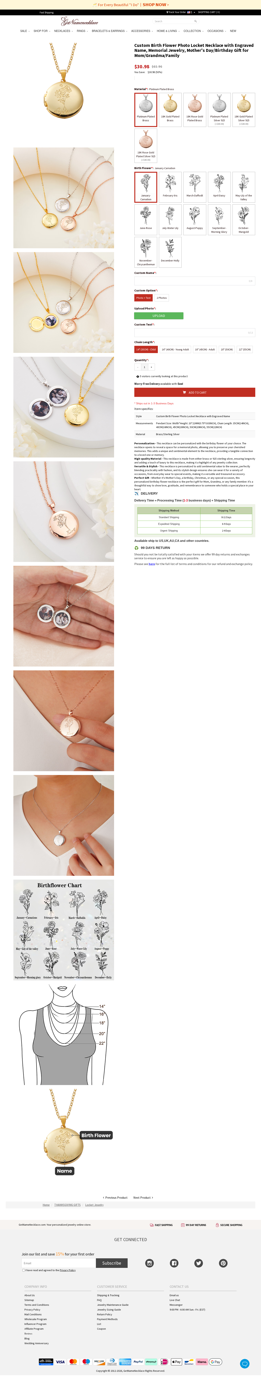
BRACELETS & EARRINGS (109, 31)
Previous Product (116, 1197)
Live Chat (175, 1300)
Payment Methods (107, 1319)
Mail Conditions (33, 1314)
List (99, 1324)
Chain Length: (144, 342)
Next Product (142, 1197)
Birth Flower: (144, 168)
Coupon (101, 1328)
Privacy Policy (68, 1270)
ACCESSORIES (141, 31)
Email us (174, 1295)
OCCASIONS (216, 31)
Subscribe (111, 1263)
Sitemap (29, 1300)
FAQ (99, 1300)
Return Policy (104, 1314)
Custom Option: (146, 290)
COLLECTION (193, 31)
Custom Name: (145, 273)
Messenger (176, 1305)
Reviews (28, 1333)
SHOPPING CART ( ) (209, 12)
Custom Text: (144, 324)
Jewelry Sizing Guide (109, 1309)
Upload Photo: (145, 308)
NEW (233, 31)
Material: (141, 89)
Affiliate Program (34, 1328)
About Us (29, 1295)
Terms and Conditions (36, 1305)
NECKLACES (63, 31)
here (152, 564)
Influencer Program (35, 1324)
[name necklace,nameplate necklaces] (79, 20)
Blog (27, 1338)
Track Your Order (177, 12)
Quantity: (141, 360)
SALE (24, 31)
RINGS (82, 31)
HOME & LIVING (167, 31)
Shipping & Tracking (108, 1295)
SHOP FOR (41, 31)
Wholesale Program (35, 1319)
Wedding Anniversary (36, 1343)
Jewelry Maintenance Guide (113, 1305)
